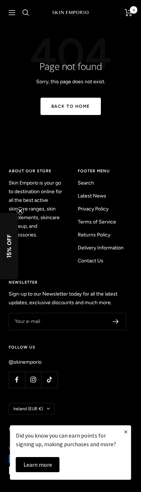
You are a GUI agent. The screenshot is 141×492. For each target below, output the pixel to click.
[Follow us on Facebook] (17, 380)
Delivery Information (101, 248)
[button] (9, 246)
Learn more (38, 464)
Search (86, 183)
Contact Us (90, 261)
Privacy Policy (93, 209)
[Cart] (128, 12)
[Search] (25, 12)
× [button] (126, 431)
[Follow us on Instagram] (33, 380)
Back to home (70, 106)
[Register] (116, 321)
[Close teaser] (20, 210)
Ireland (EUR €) (28, 408)
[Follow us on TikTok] (49, 380)
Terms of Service (97, 222)
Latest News (92, 196)
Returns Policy (94, 235)
